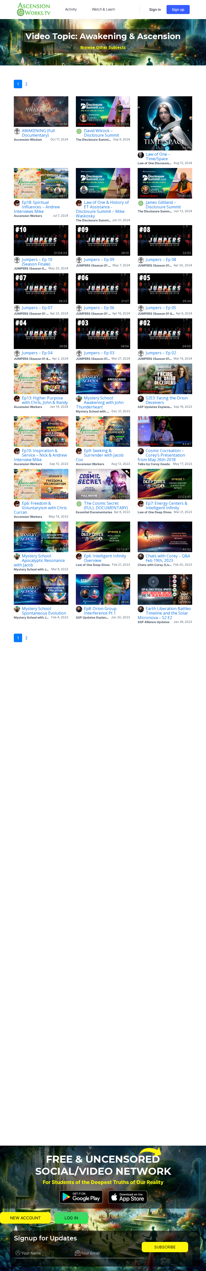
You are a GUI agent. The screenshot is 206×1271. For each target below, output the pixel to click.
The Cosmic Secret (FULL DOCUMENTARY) (106, 505)
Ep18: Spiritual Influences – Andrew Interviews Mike (37, 207)
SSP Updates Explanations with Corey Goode (171, 407)
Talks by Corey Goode (154, 464)
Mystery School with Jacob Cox (99, 411)
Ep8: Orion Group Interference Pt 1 (100, 611)
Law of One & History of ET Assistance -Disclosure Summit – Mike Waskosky (102, 209)
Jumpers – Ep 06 (99, 307)
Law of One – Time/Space (158, 156)
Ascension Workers (28, 216)
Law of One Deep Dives (155, 512)
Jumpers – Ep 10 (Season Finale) (37, 262)
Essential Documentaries (94, 512)
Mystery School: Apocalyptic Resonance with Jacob (39, 560)
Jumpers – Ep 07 (37, 307)
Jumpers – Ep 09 (99, 259)
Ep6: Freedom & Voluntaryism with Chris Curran (40, 507)
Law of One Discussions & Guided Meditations (171, 163)
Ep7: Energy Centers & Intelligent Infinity (166, 505)
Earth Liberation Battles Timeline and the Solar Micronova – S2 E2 (164, 613)
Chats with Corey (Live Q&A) (159, 565)
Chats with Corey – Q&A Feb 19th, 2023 (168, 558)
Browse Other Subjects (103, 47)
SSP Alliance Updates (154, 622)
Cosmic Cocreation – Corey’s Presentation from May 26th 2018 (161, 455)
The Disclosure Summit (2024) (98, 139)
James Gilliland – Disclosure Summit (163, 205)
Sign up (178, 9)
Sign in (155, 9)
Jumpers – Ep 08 (161, 259)
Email (90, 1244)
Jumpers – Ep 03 (99, 353)
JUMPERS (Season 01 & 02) (34, 268)
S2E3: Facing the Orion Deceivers (167, 400)
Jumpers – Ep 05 (161, 307)
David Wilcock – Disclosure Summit (101, 133)
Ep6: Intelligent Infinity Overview (105, 558)
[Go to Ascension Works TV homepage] (33, 9)
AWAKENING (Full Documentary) (38, 133)
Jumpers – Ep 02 (161, 353)
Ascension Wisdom (28, 139)
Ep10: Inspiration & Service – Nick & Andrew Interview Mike (40, 455)
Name (20, 1244)
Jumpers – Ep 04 (37, 353)
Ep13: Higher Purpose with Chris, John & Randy (45, 400)
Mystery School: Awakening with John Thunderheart (100, 402)
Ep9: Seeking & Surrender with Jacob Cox (100, 455)
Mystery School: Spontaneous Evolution (44, 611)
